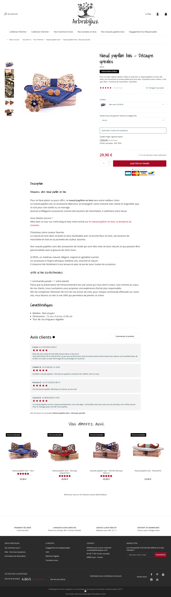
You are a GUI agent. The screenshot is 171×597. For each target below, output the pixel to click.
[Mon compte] (157, 14)
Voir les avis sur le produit (57, 413)
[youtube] (163, 574)
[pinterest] (157, 574)
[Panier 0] (166, 14)
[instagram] (151, 579)
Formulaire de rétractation (15, 556)
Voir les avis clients (57, 579)
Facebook (149, 87)
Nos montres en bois (63, 31)
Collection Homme (40, 31)
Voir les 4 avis (118, 88)
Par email (154, 87)
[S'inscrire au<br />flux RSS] (157, 579)
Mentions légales (52, 556)
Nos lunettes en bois (87, 31)
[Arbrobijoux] (85, 14)
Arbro (102, 67)
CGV (47, 552)
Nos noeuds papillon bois (112, 31)
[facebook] (151, 574)
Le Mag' (148, 14)
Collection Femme (18, 31)
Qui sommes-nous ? (13, 548)
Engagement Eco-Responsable (143, 31)
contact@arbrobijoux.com (97, 550)
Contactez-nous (52, 560)
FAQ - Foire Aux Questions (15, 552)
